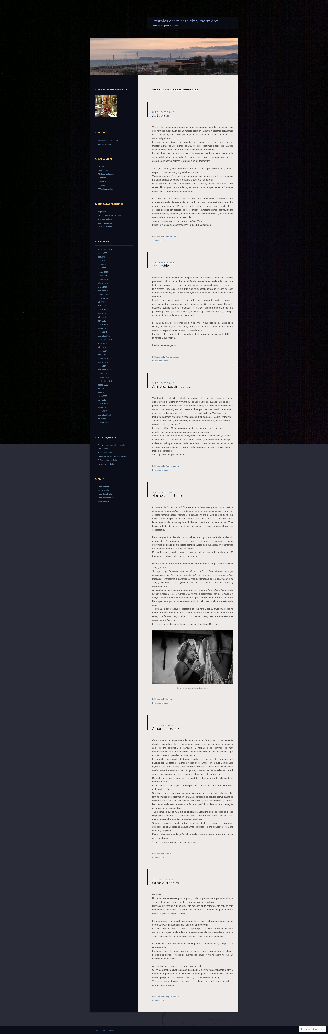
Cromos (101, 166)
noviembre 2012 (104, 419)
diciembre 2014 (104, 336)
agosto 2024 (103, 253)
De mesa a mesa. (105, 227)
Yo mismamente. (105, 144)
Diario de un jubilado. (106, 174)
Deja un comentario (160, 361)
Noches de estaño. (167, 495)
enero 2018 (102, 287)
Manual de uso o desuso (108, 140)
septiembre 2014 (105, 340)
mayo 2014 (102, 351)
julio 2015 (102, 317)
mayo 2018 (102, 276)
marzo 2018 (103, 279)
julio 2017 (102, 302)
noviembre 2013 (104, 374)
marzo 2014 (103, 358)
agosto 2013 (103, 385)
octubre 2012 (103, 422)
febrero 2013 (103, 407)
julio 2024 (102, 257)
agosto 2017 (103, 298)
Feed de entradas (105, 494)
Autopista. (161, 115)
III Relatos (167, 699)
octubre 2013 (103, 377)
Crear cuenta (103, 486)
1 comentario (157, 240)
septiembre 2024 (105, 249)
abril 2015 (102, 321)
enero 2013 (102, 411)
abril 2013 (102, 400)
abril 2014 (102, 355)
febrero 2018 (103, 283)
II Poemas (102, 182)
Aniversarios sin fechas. (171, 386)
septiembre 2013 (105, 381)
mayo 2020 (102, 264)
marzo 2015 (103, 325)
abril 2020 (102, 268)
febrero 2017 (103, 313)
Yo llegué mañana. (105, 219)
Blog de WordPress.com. (105, 1030)
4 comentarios (158, 857)
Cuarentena (103, 170)
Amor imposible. (166, 728)
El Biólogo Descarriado (107, 460)
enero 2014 (102, 366)
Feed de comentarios (106, 498)
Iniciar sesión (103, 490)
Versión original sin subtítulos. (110, 215)
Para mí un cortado (106, 464)
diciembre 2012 (104, 415)
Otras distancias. (166, 883)
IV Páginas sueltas (171, 236)
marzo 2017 (103, 310)
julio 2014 (102, 347)
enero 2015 (102, 332)
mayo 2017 (102, 306)
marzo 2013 (103, 404)
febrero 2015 (103, 328)
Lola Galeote (103, 449)
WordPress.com (104, 501)
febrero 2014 (103, 362)
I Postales (102, 178)
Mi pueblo (102, 212)
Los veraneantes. (105, 223)
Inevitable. (161, 266)
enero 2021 (102, 261)
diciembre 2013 (104, 370)
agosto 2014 (103, 343)
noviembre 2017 (104, 294)
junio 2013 (102, 392)
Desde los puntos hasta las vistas (112, 456)
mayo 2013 (102, 396)
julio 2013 (102, 389)
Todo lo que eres (105, 453)
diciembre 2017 (104, 291)
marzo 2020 (103, 272)
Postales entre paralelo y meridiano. (186, 20)
